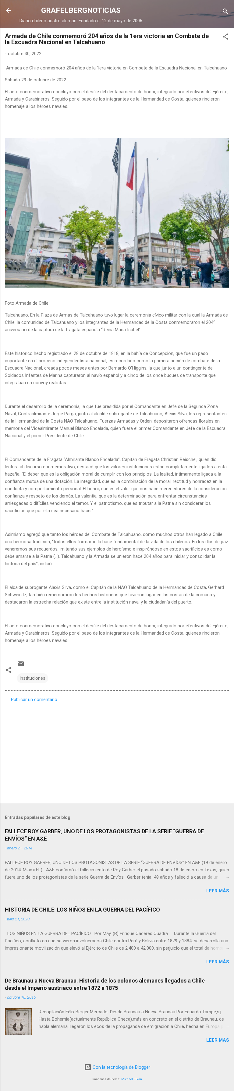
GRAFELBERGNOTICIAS (81, 10)
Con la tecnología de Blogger (120, 1067)
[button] (225, 37)
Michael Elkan (131, 1079)
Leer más (217, 891)
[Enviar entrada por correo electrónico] (20, 666)
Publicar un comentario (34, 699)
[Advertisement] (117, 751)
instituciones (32, 678)
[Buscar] (225, 12)
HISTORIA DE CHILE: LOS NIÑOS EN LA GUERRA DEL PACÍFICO (82, 909)
